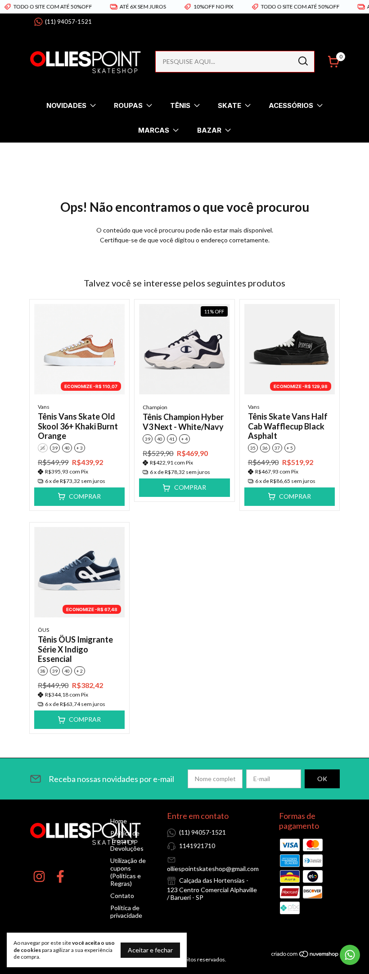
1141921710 (197, 845)
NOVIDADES (66, 105)
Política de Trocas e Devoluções (127, 840)
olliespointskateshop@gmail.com (213, 868)
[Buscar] (302, 61)
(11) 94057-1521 (68, 21)
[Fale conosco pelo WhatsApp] (350, 955)
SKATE (229, 105)
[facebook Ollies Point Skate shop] (60, 876)
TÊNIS (180, 105)
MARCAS (153, 130)
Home (118, 821)
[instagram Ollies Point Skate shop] (39, 876)
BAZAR (209, 130)
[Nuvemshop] (305, 955)
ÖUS (43, 629)
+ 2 (79, 671)
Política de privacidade (126, 911)
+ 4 (184, 439)
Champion (155, 407)
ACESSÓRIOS (291, 105)
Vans (44, 406)
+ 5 (290, 448)
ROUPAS (128, 105)
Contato (122, 895)
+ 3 (79, 448)
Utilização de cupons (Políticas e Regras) (128, 872)
